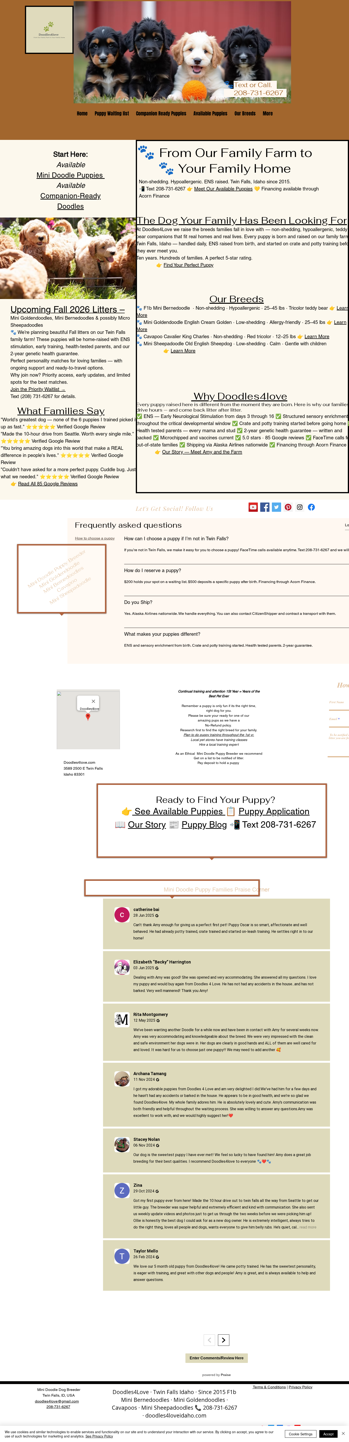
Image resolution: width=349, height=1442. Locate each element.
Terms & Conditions (269, 1387)
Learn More (317, 336)
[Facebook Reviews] (311, 507)
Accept (328, 1434)
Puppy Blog (204, 825)
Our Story (147, 825)
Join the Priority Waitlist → (38, 389)
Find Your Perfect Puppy (188, 265)
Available (70, 165)
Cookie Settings (300, 1434)
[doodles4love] (299, 507)
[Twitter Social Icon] (276, 507)
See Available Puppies (178, 811)
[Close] (343, 1434)
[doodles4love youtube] (253, 507)
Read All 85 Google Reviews (48, 484)
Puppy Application (274, 811)
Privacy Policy (300, 1387)
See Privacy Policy (99, 1436)
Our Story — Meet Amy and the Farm (202, 452)
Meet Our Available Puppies (223, 189)
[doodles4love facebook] (264, 507)
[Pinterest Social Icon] (288, 507)
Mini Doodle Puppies (71, 175)
